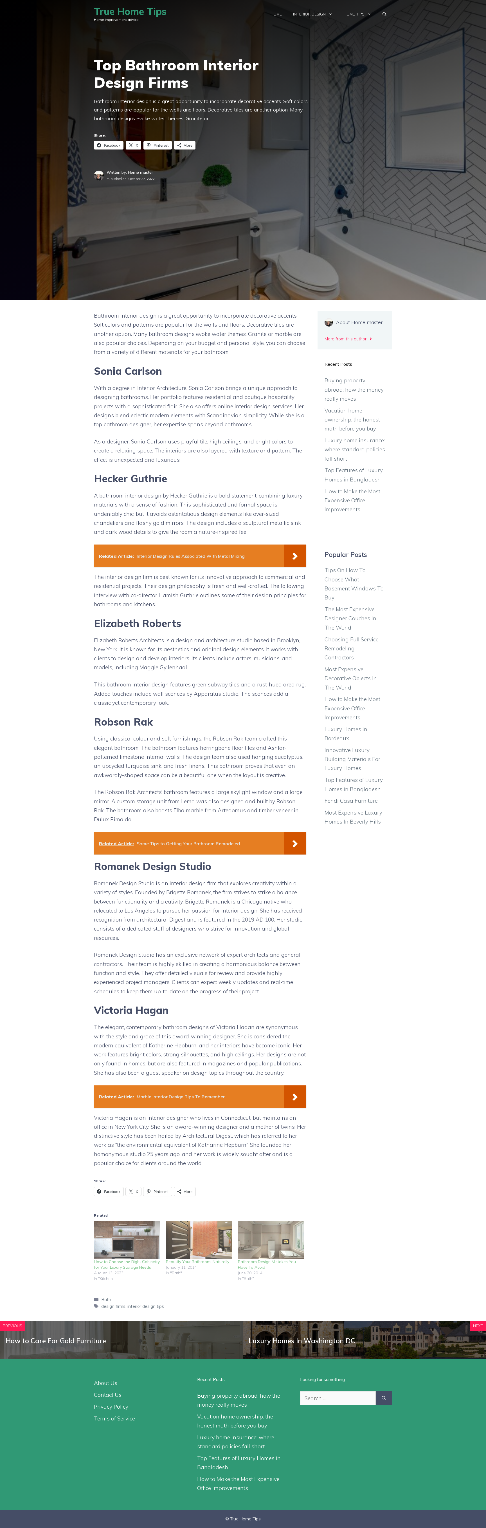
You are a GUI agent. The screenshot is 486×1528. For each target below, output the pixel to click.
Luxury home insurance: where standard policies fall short (355, 449)
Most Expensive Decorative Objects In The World (351, 678)
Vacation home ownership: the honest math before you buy (352, 419)
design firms (113, 1306)
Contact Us (108, 1394)
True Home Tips (130, 11)
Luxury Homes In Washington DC (302, 1341)
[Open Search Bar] (384, 14)
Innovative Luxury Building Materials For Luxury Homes (352, 759)
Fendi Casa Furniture (351, 800)
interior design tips (145, 1306)
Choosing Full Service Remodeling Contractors (352, 648)
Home (276, 14)
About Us (105, 1383)
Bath (106, 1299)
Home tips (354, 14)
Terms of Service (114, 1418)
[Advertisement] (243, 223)
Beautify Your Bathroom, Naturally (197, 1261)
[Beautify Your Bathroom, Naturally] (199, 1240)
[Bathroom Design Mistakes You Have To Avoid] (271, 1240)
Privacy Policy (111, 1406)
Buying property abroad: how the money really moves (354, 389)
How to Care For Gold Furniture (56, 1341)
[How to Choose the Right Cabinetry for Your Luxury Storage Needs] (127, 1240)
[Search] (384, 1398)
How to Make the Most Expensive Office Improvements (352, 500)
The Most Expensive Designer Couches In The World (350, 618)
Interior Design (309, 14)
